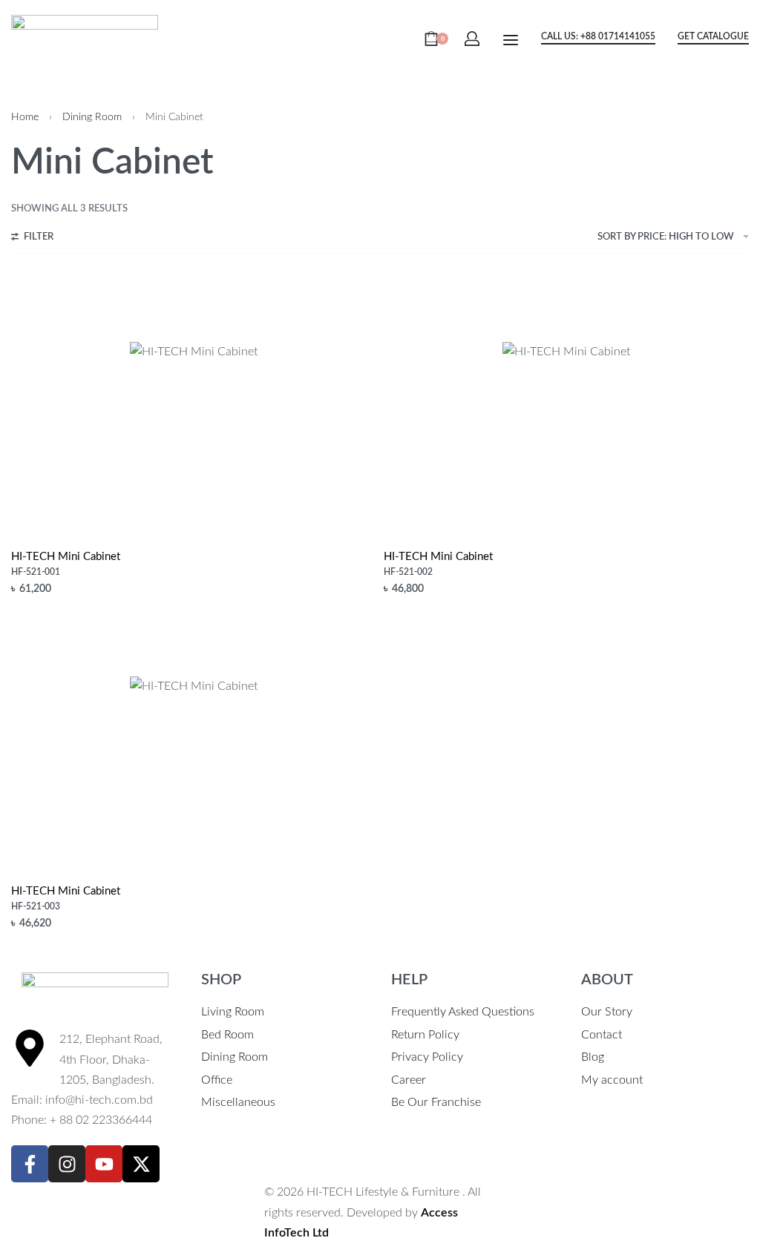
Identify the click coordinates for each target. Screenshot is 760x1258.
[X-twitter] (141, 1163)
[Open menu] (510, 40)
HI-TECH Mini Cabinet (65, 556)
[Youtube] (103, 1163)
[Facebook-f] (29, 1163)
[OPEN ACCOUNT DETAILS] (472, 38)
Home (25, 117)
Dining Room (92, 117)
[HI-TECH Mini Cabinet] (194, 406)
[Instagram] (66, 1163)
